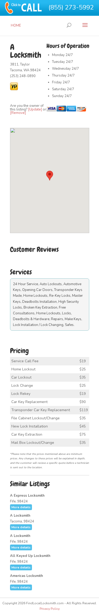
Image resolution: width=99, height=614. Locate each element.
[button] (49, 176)
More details (21, 507)
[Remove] (18, 112)
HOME (16, 25)
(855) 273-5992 (71, 7)
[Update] (35, 109)
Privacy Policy (50, 609)
